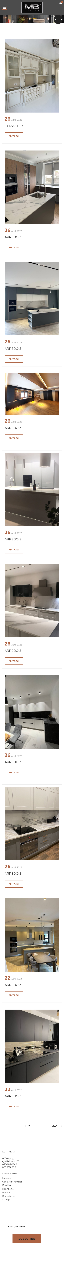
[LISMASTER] (32, 76)
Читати (14, 136)
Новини (6, 1192)
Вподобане (8, 1196)
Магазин (6, 1178)
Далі (55, 1126)
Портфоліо (8, 1189)
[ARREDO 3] (32, 187)
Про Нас (6, 1185)
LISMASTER (14, 126)
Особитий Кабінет (12, 1181)
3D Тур (6, 1199)
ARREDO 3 (13, 237)
